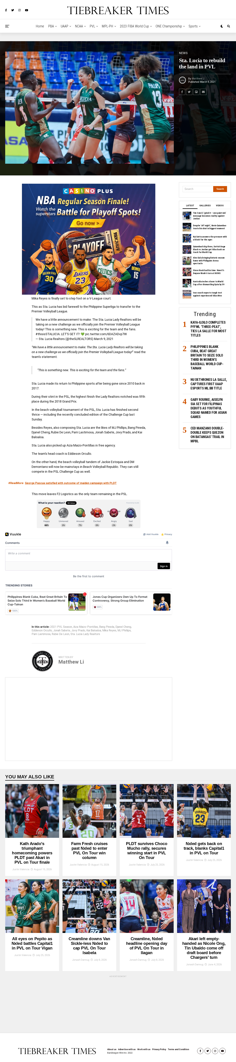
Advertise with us (127, 1049)
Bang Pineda (106, 627)
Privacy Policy (159, 1049)
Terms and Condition (178, 1049)
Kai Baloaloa (93, 630)
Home (40, 26)
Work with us (143, 1049)
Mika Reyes (109, 630)
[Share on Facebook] (182, 92)
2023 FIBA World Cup (134, 26)
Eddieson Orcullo (42, 630)
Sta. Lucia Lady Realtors (85, 634)
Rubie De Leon (60, 634)
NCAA (79, 26)
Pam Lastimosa (41, 634)
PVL (92, 26)
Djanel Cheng (123, 627)
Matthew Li (198, 78)
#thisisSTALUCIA (48, 334)
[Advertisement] (88, 719)
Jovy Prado (78, 630)
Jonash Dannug (80, 959)
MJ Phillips (124, 630)
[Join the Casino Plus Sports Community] (88, 239)
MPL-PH (107, 26)
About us (111, 1049)
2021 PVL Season (61, 627)
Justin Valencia (20, 869)
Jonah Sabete (61, 630)
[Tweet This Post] (189, 92)
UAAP (64, 26)
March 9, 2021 (103, 339)
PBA (51, 26)
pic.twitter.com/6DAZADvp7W (106, 334)
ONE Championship (169, 26)
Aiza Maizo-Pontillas (85, 627)
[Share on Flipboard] (196, 92)
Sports (193, 26)
